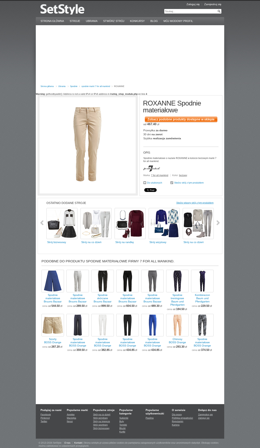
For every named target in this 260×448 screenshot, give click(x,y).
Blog (154, 21)
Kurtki (122, 431)
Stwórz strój (113, 21)
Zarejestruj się (212, 4)
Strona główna (47, 86)
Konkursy (137, 21)
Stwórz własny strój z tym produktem (195, 203)
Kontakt (78, 443)
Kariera (175, 425)
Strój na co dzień (101, 414)
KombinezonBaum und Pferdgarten (202, 298)
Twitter (44, 421)
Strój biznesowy (101, 428)
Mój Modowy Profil (178, 21)
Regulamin (177, 421)
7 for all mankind (159, 175)
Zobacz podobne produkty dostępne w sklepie (181, 119)
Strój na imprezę (101, 421)
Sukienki (123, 418)
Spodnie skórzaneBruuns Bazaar (103, 298)
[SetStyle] (62, 9)
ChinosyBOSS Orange (177, 341)
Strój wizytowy (100, 418)
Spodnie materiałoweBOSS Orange (77, 342)
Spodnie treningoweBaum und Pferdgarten (177, 299)
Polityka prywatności (182, 418)
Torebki (123, 425)
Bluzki (122, 428)
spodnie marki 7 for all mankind (95, 86)
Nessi (70, 421)
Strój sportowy (100, 425)
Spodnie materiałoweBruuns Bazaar (53, 298)
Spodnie (73, 86)
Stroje (75, 21)
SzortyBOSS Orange (52, 341)
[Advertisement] (130, 55)
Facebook (46, 414)
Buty (121, 421)
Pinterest (45, 418)
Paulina (150, 418)
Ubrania (91, 21)
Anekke (71, 414)
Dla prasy (177, 414)
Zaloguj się (193, 4)
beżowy (183, 175)
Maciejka (71, 418)
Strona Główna (52, 21)
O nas (67, 443)
